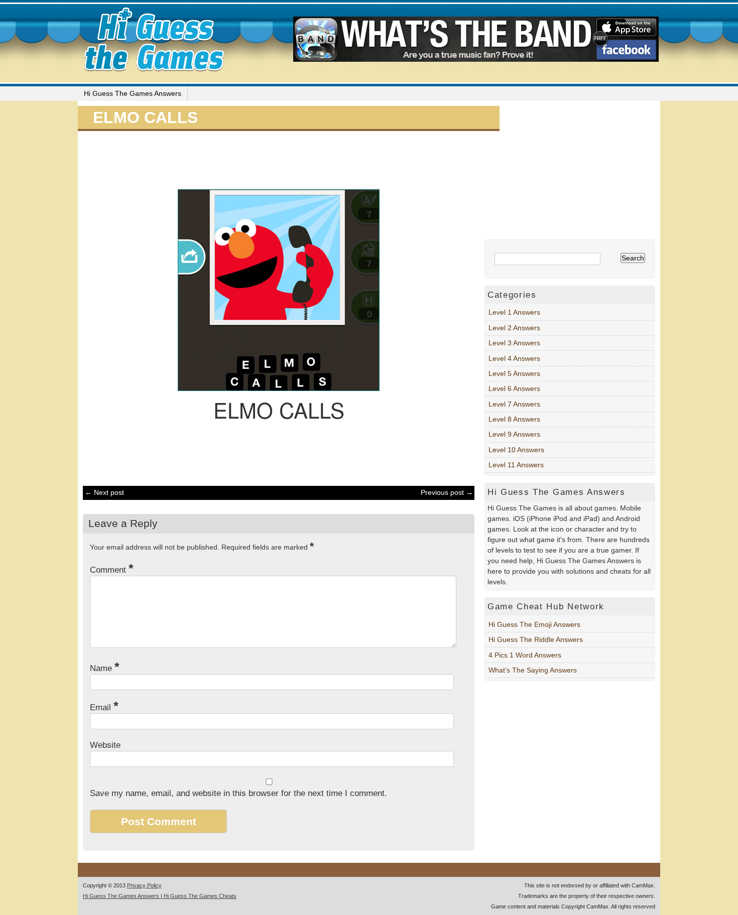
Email (104, 707)
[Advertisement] (273, 158)
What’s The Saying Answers (532, 670)
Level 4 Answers (514, 358)
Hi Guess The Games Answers (132, 93)
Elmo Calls (145, 117)
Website (105, 745)
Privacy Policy (144, 885)
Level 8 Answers (514, 419)
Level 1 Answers (514, 312)
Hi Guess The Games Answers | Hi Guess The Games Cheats (159, 896)
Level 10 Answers (516, 450)
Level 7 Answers (514, 404)
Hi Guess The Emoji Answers (534, 624)
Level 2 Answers (514, 328)
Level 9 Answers (514, 434)
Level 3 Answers (514, 343)
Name (104, 668)
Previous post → (447, 492)
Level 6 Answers (514, 388)
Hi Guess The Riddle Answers (535, 639)
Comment (112, 570)
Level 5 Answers (514, 373)
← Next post (104, 492)
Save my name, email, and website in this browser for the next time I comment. (238, 793)
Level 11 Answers (516, 465)
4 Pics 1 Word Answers (524, 655)
